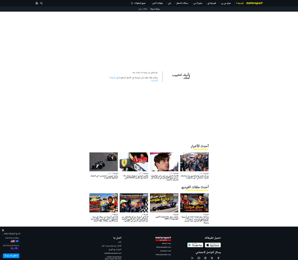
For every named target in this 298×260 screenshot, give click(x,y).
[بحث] (41, 3)
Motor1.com (166, 243)
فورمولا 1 (240, 3)
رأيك (119, 242)
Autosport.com (165, 251)
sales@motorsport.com (112, 253)
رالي (169, 3)
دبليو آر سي (197, 3)
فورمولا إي (211, 3)
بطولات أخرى (157, 3)
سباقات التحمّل (182, 3)
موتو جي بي (226, 3)
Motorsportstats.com (163, 254)
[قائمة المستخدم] (36, 3)
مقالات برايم (143, 9)
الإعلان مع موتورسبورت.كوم (111, 245)
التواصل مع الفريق (115, 249)
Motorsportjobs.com (163, 247)
